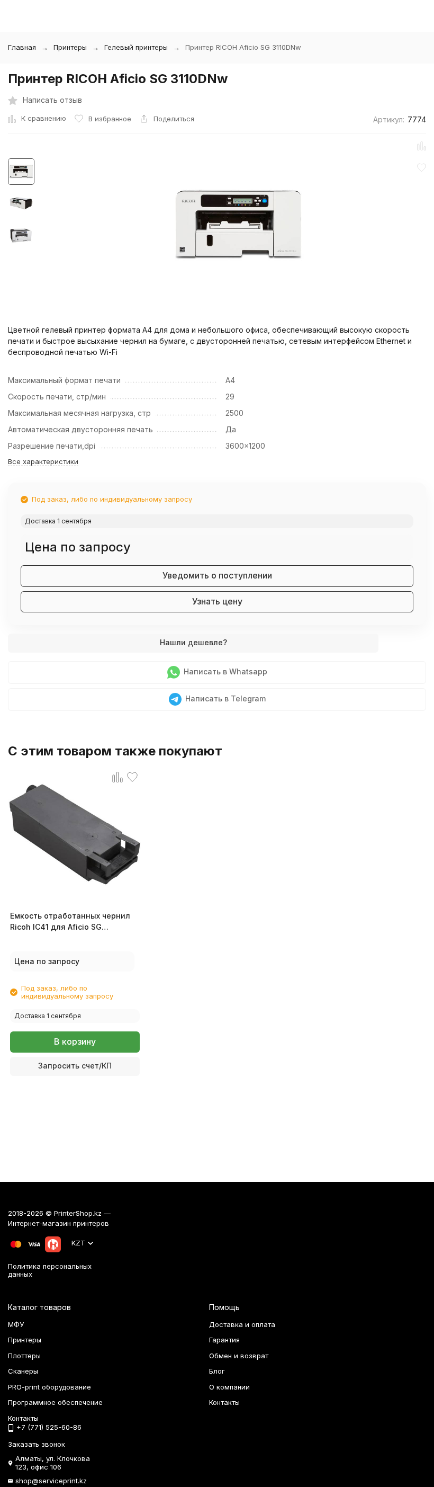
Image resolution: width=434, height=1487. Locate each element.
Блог (217, 1371)
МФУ (16, 1324)
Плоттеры (24, 1355)
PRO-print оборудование (49, 1387)
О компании (229, 1387)
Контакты (224, 1402)
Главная (22, 47)
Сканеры (23, 1371)
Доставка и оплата (242, 1324)
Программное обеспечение (55, 1402)
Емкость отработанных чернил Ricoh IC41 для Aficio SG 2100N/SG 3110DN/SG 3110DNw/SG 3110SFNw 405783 (74, 921)
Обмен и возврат (238, 1355)
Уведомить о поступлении (217, 575)
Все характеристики (43, 461)
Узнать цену (217, 601)
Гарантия (224, 1339)
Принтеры (70, 47)
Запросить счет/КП (75, 1065)
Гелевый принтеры (136, 47)
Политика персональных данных (50, 1270)
